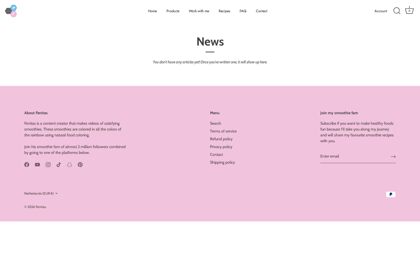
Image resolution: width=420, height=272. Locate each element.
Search (215, 123)
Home (152, 11)
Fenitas (41, 207)
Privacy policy (221, 146)
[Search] (397, 11)
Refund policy (221, 139)
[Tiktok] (58, 164)
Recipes (224, 11)
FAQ (243, 11)
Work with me (199, 11)
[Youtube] (37, 164)
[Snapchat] (69, 164)
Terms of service (223, 131)
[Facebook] (26, 164)
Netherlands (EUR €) (39, 193)
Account (381, 11)
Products (172, 11)
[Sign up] (393, 156)
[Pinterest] (80, 164)
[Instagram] (48, 164)
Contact (261, 11)
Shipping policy (222, 162)
